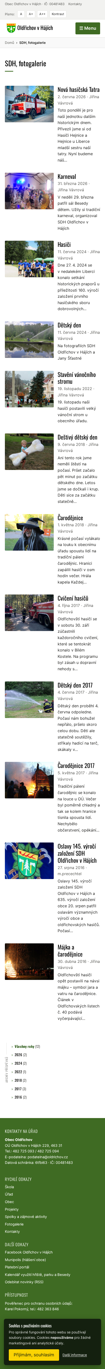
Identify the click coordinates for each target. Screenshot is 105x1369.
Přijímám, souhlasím (34, 1354)
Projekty (12, 1209)
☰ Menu (87, 28)
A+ (31, 14)
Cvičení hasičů (73, 598)
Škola (9, 1187)
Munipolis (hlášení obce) (25, 1260)
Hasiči (64, 244)
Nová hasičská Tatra (79, 89)
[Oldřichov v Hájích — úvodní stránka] (29, 28)
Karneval (67, 176)
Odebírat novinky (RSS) (24, 1282)
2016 (21, 1097)
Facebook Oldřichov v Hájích (29, 1252)
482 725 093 (23, 1151)
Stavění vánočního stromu (77, 378)
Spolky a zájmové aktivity (26, 1217)
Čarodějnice (70, 517)
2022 (20, 1071)
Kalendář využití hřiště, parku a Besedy (37, 1275)
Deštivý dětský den (77, 436)
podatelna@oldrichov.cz (48, 1157)
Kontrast (58, 14)
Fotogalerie (14, 1224)
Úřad (9, 1194)
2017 (20, 1088)
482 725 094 (48, 1151)
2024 (21, 1063)
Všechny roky (27, 1046)
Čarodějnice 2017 (76, 765)
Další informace (75, 1355)
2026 (21, 1054)
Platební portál (17, 1267)
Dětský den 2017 (75, 684)
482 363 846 (48, 1309)
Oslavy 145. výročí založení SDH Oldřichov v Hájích (77, 853)
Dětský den (69, 324)
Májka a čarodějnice (70, 950)
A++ (42, 14)
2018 (20, 1080)
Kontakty (75, 4)
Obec (9, 1202)
